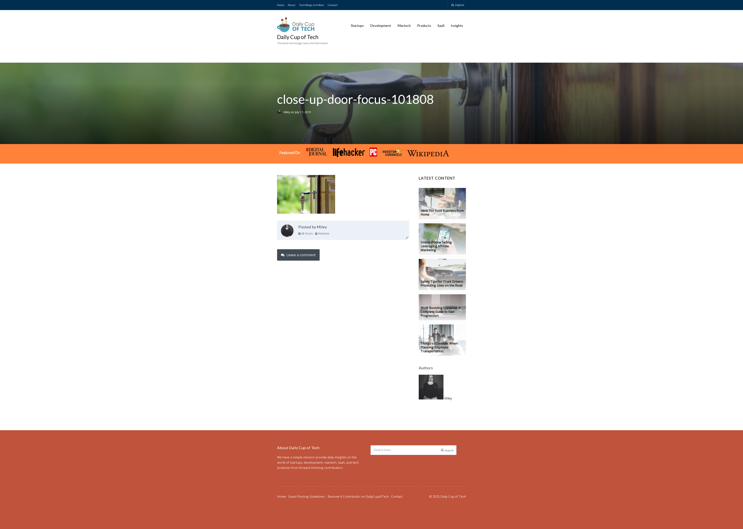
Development (380, 25)
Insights (457, 25)
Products (424, 25)
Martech (404, 25)
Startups (357, 25)
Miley (287, 112)
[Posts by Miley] (287, 231)
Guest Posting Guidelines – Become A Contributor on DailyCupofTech (338, 496)
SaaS (440, 25)
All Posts (306, 233)
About (291, 5)
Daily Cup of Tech (297, 37)
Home (280, 5)
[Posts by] (280, 112)
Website (323, 233)
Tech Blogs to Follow (311, 5)
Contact (333, 5)
